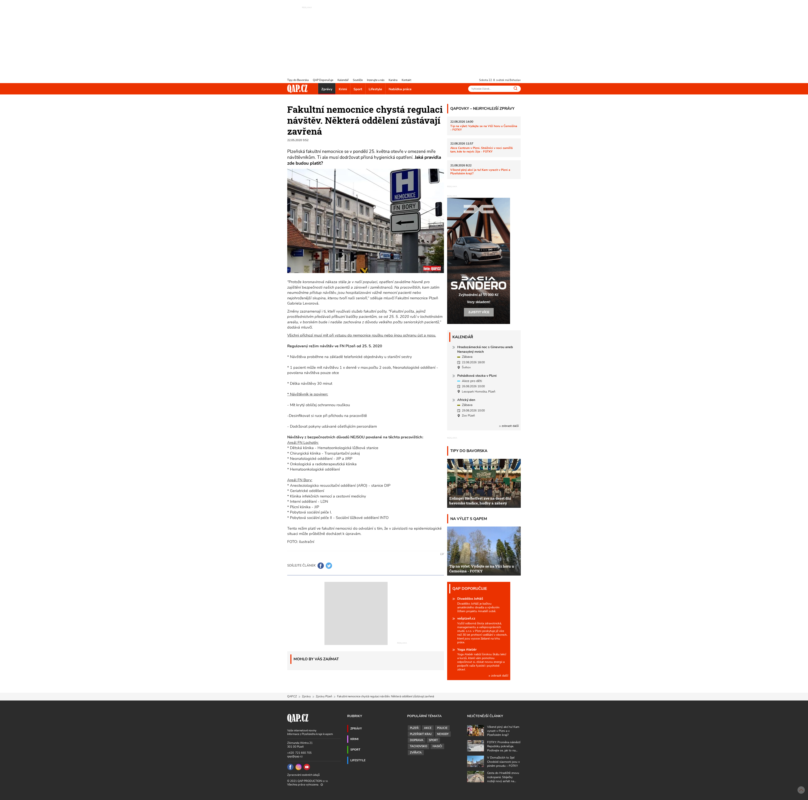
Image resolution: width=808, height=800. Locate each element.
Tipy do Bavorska (298, 80)
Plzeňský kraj (421, 734)
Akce (428, 728)
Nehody (443, 734)
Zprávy (326, 89)
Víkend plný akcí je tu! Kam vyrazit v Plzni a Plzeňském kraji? (480, 171)
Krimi (343, 89)
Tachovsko (418, 746)
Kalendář (343, 80)
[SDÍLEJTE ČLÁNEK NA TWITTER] (329, 566)
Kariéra (393, 80)
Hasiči (437, 746)
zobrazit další (510, 426)
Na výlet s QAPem (468, 518)
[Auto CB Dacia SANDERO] (478, 260)
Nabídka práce (400, 89)
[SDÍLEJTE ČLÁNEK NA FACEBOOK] (321, 566)
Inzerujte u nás (375, 80)
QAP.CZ (292, 696)
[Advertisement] (404, 38)
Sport (358, 89)
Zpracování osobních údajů (303, 775)
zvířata (416, 753)
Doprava (416, 740)
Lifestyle (375, 89)
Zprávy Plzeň (324, 696)
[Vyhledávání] (515, 88)
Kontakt (406, 80)
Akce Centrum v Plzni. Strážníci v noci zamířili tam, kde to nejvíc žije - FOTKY (481, 150)
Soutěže (358, 80)
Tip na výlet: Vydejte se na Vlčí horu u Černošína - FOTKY (483, 128)
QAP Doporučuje (323, 80)
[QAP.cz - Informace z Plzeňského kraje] (297, 89)
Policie (442, 728)
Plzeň (414, 728)
